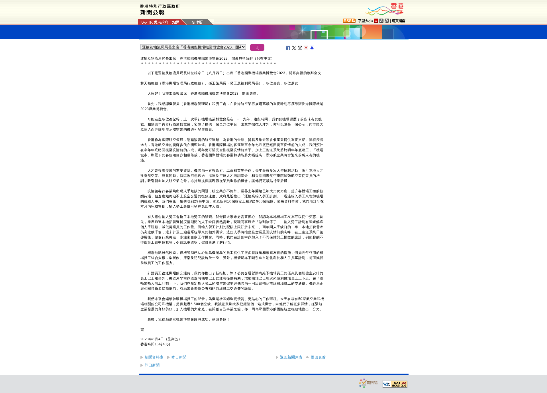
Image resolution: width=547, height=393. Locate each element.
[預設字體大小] (376, 21)
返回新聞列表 (291, 357)
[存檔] (306, 48)
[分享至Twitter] (294, 48)
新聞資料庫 (154, 357)
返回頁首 (318, 357)
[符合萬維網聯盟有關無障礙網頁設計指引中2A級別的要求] (394, 384)
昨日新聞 (179, 357)
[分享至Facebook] (288, 48)
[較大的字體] (381, 21)
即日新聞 (152, 365)
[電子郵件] (300, 48)
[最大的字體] (387, 21)
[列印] (312, 48)
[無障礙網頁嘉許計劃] (368, 383)
